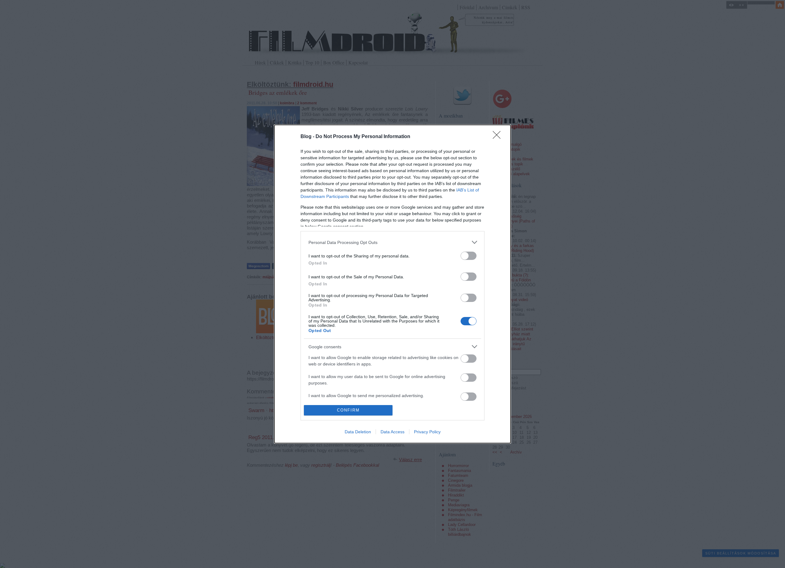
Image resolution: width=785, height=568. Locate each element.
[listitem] (392, 242)
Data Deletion (358, 431)
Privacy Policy (427, 431)
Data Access (392, 431)
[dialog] (392, 284)
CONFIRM (348, 410)
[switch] (469, 256)
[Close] (498, 137)
